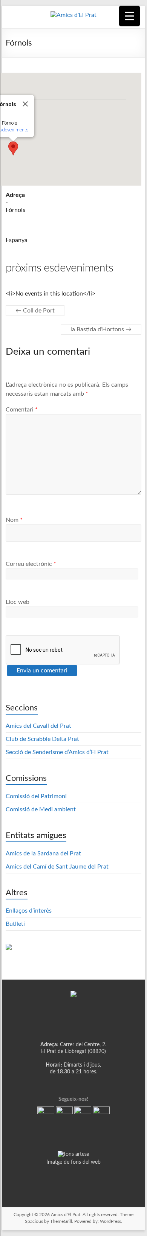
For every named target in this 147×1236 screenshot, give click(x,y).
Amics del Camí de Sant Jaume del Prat (57, 867)
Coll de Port (35, 311)
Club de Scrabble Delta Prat (42, 739)
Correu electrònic (31, 564)
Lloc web (17, 602)
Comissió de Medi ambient (41, 809)
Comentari (22, 410)
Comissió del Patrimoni (36, 796)
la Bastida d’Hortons (101, 329)
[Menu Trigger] (129, 16)
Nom (14, 520)
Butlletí (15, 924)
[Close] (25, 104)
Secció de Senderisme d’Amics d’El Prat (57, 752)
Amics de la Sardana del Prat (43, 853)
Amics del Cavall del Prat (38, 726)
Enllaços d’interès (29, 911)
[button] (13, 148)
